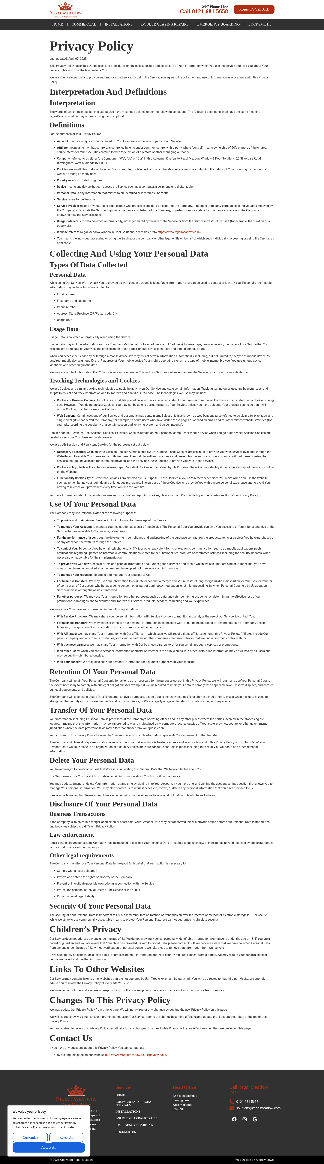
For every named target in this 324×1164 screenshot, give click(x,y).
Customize (30, 1138)
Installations (119, 24)
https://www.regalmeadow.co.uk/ (180, 232)
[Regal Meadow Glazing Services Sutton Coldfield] (66, 9)
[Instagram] (244, 1119)
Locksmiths (260, 24)
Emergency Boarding (218, 24)
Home (57, 24)
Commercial (84, 24)
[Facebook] (234, 1119)
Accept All (48, 1148)
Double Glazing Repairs (165, 24)
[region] (49, 1130)
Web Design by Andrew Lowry (254, 1160)
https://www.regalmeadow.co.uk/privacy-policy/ (137, 1055)
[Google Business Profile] (255, 1119)
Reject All (66, 1138)
